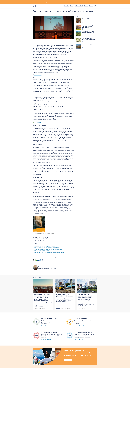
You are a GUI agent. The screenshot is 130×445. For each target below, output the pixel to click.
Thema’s (86, 5)
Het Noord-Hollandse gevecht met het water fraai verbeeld (88, 39)
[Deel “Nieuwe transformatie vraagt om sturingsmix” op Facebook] (38, 260)
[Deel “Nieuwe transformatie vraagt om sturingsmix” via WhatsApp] (36, 260)
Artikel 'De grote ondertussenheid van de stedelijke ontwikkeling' (49, 252)
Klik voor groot (37, 75)
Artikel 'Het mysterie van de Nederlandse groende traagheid (48, 247)
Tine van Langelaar (38, 40)
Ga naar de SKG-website (46, 339)
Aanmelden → (68, 360)
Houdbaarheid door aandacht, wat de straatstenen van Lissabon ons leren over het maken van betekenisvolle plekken (43, 297)
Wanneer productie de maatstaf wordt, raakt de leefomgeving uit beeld (85, 296)
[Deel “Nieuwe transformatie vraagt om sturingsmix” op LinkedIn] (40, 260)
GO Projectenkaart (79, 5)
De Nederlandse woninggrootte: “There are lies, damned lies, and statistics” (89, 26)
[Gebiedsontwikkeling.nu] (48, 6)
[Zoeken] (95, 6)
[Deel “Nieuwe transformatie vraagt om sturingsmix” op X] (33, 260)
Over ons (91, 5)
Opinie (79, 308)
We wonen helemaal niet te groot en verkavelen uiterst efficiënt (89, 45)
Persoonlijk (36, 308)
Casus (62, 308)
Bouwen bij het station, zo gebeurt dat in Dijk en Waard (64, 295)
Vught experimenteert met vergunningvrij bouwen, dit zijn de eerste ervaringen (88, 32)
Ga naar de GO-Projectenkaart (80, 325)
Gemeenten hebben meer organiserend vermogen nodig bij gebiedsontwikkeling (88, 19)
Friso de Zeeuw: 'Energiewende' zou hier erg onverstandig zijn (48, 249)
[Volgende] (96, 277)
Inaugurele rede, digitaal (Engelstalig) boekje (44, 246)
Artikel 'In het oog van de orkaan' (41, 250)
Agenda (71, 5)
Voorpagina (66, 5)
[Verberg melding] (127, 2)
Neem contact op (78, 339)
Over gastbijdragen (45, 325)
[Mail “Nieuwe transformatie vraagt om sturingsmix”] (42, 260)
